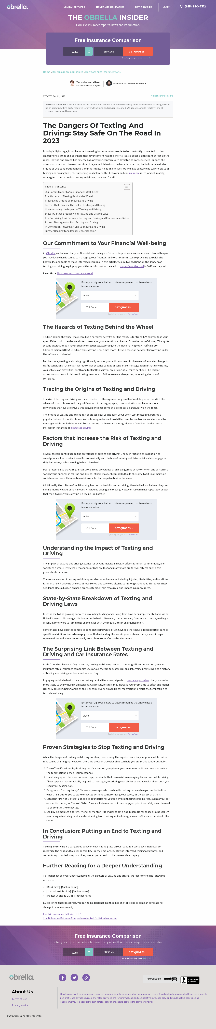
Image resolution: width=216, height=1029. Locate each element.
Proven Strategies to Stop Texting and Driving (71, 222)
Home (46, 72)
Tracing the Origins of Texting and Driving (69, 200)
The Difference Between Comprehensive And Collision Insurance (80, 918)
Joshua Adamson (136, 83)
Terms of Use (146, 58)
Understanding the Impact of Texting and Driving (73, 209)
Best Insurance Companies (67, 72)
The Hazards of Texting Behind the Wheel (69, 196)
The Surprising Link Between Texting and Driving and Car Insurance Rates (87, 218)
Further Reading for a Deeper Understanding (70, 231)
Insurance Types (74, 7)
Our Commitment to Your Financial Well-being (72, 192)
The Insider (108, 17)
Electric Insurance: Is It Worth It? (62, 914)
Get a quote (143, 7)
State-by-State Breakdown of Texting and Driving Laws (76, 213)
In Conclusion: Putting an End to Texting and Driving (75, 226)
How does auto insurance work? (103, 72)
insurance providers (138, 680)
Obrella (50, 253)
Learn (166, 7)
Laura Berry (94, 81)
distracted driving (81, 427)
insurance (134, 173)
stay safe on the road (132, 266)
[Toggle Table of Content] (125, 187)
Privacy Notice (20, 1005)
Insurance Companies (110, 7)
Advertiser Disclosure (162, 95)
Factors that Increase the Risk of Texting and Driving (75, 205)
